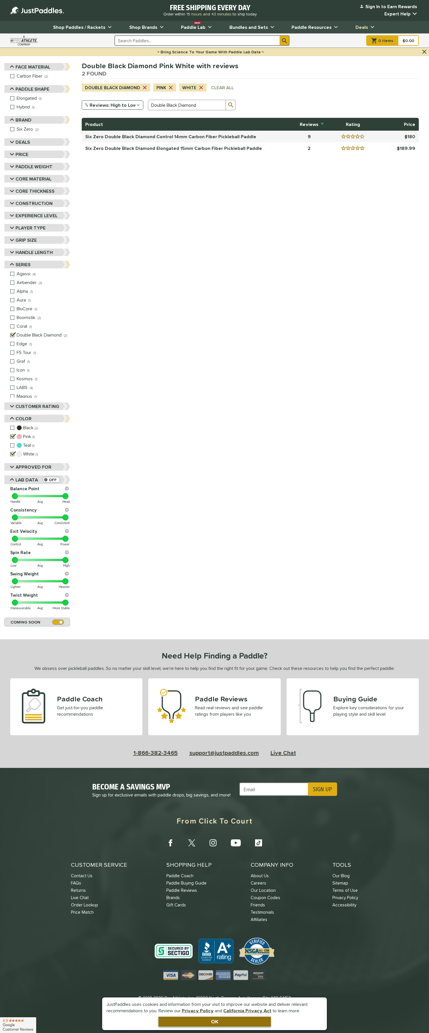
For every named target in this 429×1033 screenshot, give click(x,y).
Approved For (33, 466)
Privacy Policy (198, 1010)
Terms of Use (345, 890)
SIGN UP (322, 789)
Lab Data (26, 479)
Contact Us (82, 875)
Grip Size (26, 240)
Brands (173, 897)
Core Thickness (35, 191)
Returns (78, 890)
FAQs (76, 883)
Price (21, 154)
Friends (258, 904)
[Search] (285, 40)
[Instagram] (213, 842)
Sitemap (340, 883)
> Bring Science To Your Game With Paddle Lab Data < (210, 52)
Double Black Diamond (112, 87)
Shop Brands (143, 27)
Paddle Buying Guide (186, 883)
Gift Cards (176, 904)
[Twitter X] (191, 842)
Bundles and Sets (248, 27)
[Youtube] (236, 842)
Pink (161, 87)
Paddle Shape (32, 88)
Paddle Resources (312, 27)
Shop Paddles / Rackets (79, 27)
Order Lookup (84, 904)
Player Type (30, 227)
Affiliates (259, 919)
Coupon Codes (265, 897)
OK (214, 1021)
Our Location (263, 890)
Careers (258, 883)
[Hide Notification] (424, 52)
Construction (34, 203)
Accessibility (344, 904)
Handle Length (34, 252)
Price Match (82, 912)
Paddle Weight (34, 166)
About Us (260, 875)
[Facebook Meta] (170, 842)
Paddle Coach (179, 875)
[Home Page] (37, 10)
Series (23, 264)
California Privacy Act (247, 1010)
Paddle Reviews (181, 890)
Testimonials (262, 912)
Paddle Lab (193, 26)
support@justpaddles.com (224, 752)
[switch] (51, 480)
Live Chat (283, 752)
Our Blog (341, 875)
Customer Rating (37, 406)
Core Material (33, 178)
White (189, 87)
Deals (361, 27)
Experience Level (36, 215)
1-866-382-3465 (155, 752)
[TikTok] (258, 842)
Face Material (32, 66)
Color (23, 418)
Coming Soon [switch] (25, 622)
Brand (23, 119)
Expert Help (397, 13)
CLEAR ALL (222, 87)
